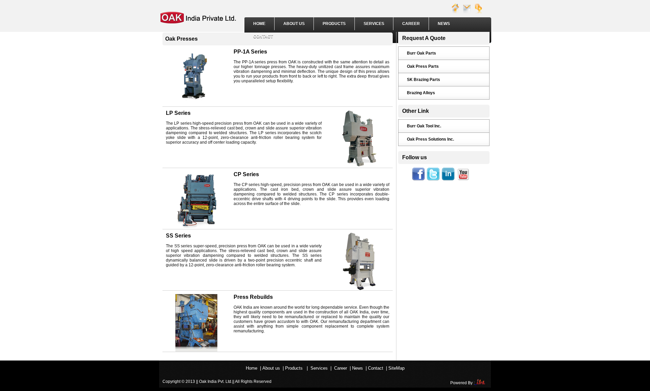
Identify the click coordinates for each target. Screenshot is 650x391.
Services (374, 23)
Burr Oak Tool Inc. (424, 126)
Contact (263, 36)
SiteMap (396, 368)
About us (294, 23)
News (444, 23)
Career (411, 23)
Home (259, 23)
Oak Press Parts (423, 66)
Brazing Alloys (421, 92)
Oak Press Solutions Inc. (430, 139)
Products (334, 23)
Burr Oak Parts (421, 53)
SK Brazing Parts (423, 79)
